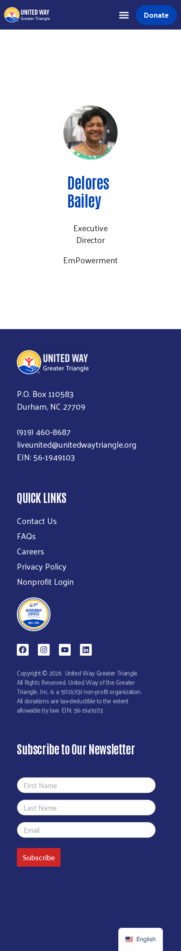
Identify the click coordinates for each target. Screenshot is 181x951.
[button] (124, 15)
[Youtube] (65, 650)
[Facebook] (23, 650)
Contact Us (37, 520)
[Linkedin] (86, 650)
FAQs (26, 535)
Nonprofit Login (45, 581)
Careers (30, 551)
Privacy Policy (42, 566)
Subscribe (39, 857)
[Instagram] (44, 650)
